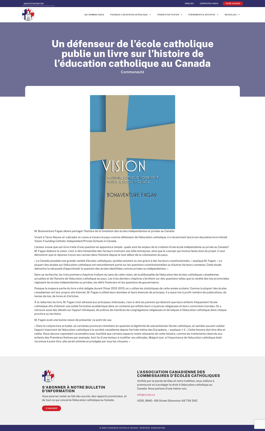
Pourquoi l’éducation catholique (129, 15)
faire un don (233, 3)
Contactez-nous (209, 3)
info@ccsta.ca (146, 394)
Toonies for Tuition (168, 15)
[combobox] (38, 3)
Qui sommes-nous (94, 15)
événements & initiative (201, 15)
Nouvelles (231, 15)
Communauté (132, 72)
